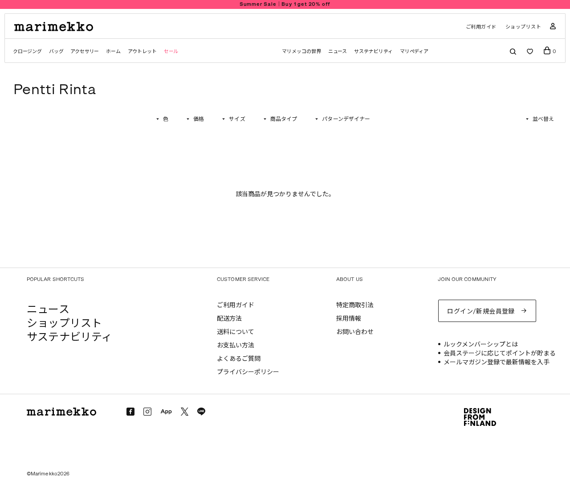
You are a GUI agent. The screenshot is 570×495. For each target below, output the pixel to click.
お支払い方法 (235, 345)
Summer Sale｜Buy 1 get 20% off (285, 4)
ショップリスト (523, 27)
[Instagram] (147, 412)
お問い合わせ (355, 332)
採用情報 (348, 318)
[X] (184, 411)
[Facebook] (130, 412)
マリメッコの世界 (301, 51)
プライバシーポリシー (248, 372)
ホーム (113, 51)
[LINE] (201, 412)
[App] (166, 412)
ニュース (337, 51)
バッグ (56, 51)
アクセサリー (84, 51)
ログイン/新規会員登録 (481, 311)
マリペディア (414, 51)
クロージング (27, 51)
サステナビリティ (373, 51)
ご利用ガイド (481, 27)
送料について (235, 332)
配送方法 (229, 318)
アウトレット (142, 51)
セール (171, 51)
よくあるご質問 (239, 359)
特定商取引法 (355, 305)
